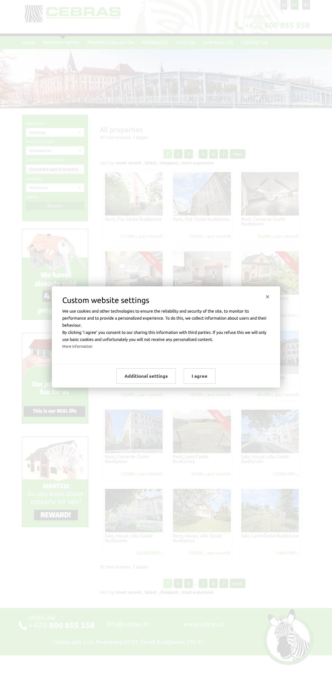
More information (77, 346)
